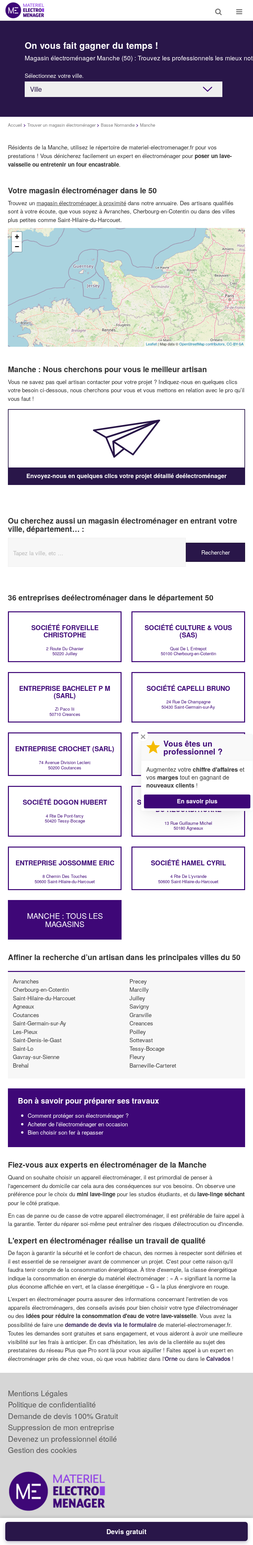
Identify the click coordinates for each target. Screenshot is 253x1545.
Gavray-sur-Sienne (36, 1056)
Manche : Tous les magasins (65, 919)
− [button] (17, 246)
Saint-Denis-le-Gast (37, 1040)
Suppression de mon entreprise (61, 1427)
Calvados (218, 1359)
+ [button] (17, 237)
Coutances (26, 1015)
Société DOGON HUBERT (65, 802)
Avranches (26, 981)
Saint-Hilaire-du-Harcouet (44, 998)
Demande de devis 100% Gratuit (63, 1415)
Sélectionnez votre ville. (54, 75)
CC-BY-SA (235, 343)
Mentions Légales (38, 1393)
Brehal (21, 1065)
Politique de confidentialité (52, 1404)
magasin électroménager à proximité (81, 203)
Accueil (15, 125)
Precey (138, 981)
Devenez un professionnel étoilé (62, 1438)
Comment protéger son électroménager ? (78, 1115)
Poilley (137, 1031)
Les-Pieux (25, 1031)
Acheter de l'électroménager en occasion (78, 1124)
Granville (140, 1015)
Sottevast (141, 1040)
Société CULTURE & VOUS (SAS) (188, 631)
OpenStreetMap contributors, (203, 343)
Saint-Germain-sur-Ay (39, 1023)
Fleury (137, 1056)
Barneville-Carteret (152, 1065)
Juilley (137, 998)
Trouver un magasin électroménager (61, 125)
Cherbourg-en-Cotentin (41, 989)
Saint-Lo (23, 1048)
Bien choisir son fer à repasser (65, 1132)
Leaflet (151, 343)
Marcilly (139, 989)
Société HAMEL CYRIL (188, 862)
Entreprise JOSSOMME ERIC (64, 862)
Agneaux (23, 1006)
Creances (141, 1023)
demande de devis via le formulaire (110, 1325)
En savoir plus (197, 801)
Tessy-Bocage (146, 1048)
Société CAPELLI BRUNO (188, 688)
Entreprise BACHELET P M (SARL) (64, 691)
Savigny (139, 1006)
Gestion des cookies (42, 1449)
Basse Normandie (118, 125)
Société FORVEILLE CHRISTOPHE (64, 631)
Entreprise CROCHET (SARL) (64, 748)
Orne (171, 1359)
